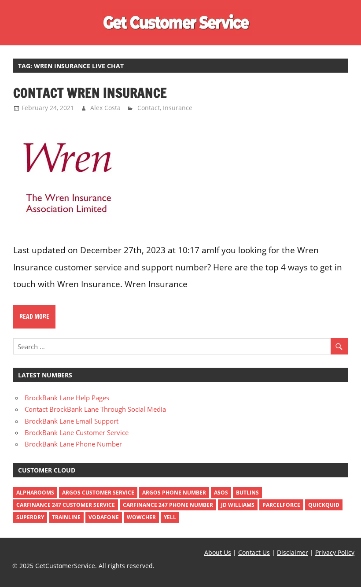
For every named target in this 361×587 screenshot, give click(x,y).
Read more (34, 316)
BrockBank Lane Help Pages (67, 397)
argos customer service (98, 492)
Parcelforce (281, 505)
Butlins (247, 492)
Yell (170, 517)
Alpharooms (35, 492)
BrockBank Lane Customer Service (77, 432)
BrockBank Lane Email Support (71, 421)
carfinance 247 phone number (168, 505)
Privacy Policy (334, 552)
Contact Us (254, 552)
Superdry (30, 517)
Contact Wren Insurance (90, 92)
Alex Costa (105, 107)
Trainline (66, 517)
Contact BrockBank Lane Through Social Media (95, 409)
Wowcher (141, 517)
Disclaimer (292, 552)
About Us (217, 552)
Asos (221, 492)
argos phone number (174, 492)
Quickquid (323, 505)
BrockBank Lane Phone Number (73, 443)
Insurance (177, 107)
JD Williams (237, 505)
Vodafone (103, 517)
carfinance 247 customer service (65, 505)
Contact (148, 107)
